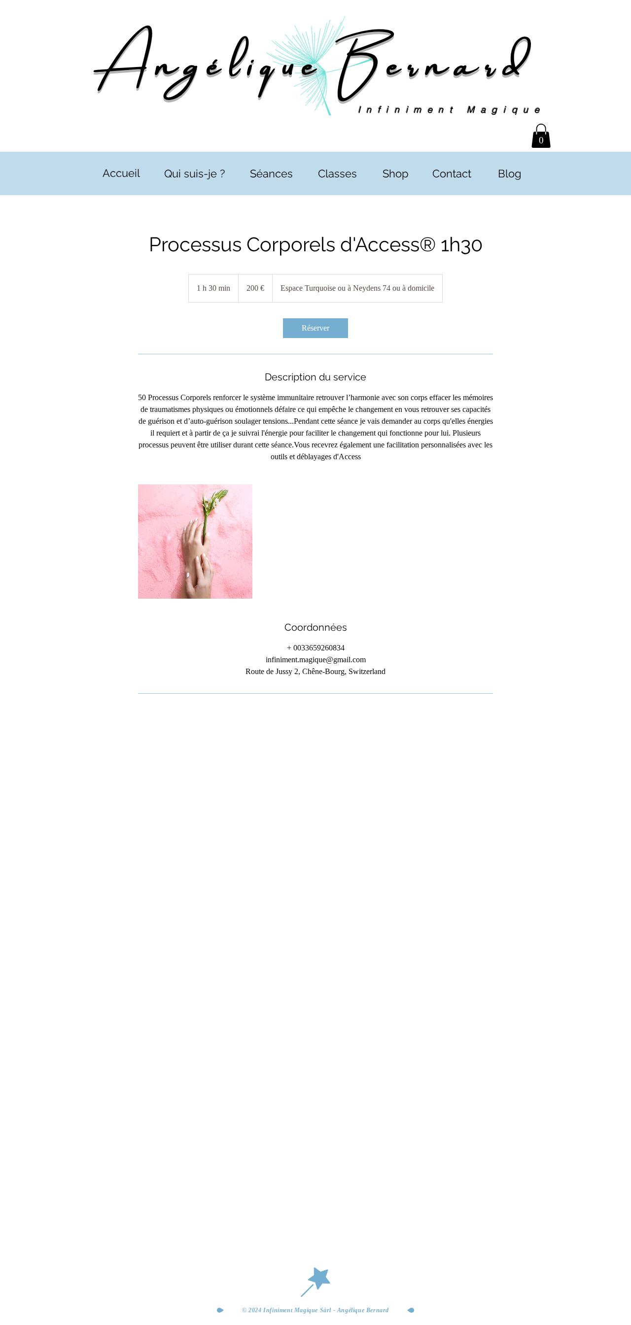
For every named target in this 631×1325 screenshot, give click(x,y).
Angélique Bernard (315, 60)
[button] (541, 136)
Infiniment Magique (452, 109)
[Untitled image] (195, 541)
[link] (315, 328)
